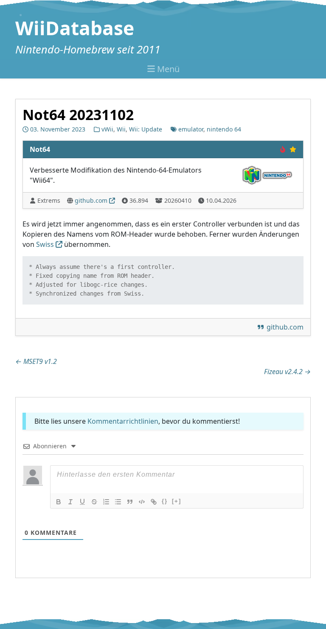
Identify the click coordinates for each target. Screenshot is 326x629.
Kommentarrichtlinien (122, 421)
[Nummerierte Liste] (106, 502)
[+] (176, 501)
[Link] (154, 502)
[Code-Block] (142, 502)
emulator (190, 129)
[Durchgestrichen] (94, 502)
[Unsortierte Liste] (118, 502)
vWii (107, 129)
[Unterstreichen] (82, 502)
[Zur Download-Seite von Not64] (267, 174)
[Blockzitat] (130, 502)
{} (165, 501)
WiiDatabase (74, 28)
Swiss (45, 244)
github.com (91, 200)
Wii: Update (145, 129)
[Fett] (59, 502)
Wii (121, 129)
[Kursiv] (70, 502)
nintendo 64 (224, 129)
